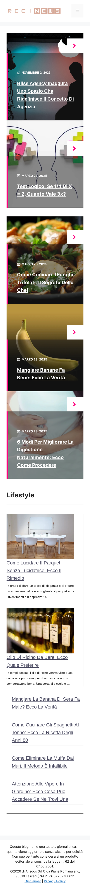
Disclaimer (33, 881)
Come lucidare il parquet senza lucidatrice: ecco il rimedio (34, 570)
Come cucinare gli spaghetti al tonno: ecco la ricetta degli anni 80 (45, 732)
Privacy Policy (55, 881)
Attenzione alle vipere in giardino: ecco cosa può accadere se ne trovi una (40, 791)
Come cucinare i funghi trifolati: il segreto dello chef (45, 282)
